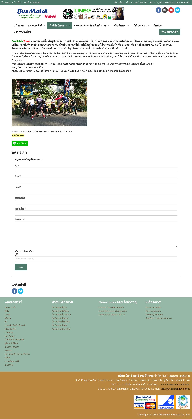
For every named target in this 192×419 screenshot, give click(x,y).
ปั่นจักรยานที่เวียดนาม (61, 315)
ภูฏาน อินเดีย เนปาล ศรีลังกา (17, 354)
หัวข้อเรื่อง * (20, 208)
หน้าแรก (19, 25)
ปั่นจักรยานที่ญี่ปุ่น (59, 307)
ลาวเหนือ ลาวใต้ (12, 361)
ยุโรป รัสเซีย (10, 329)
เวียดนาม (9, 332)
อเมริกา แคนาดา (12, 347)
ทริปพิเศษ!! (119, 25)
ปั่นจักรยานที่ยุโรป (59, 325)
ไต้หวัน (8, 318)
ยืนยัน (21, 267)
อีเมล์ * (18, 176)
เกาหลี (7, 315)
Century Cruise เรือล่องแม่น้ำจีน (112, 315)
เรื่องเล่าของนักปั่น (153, 307)
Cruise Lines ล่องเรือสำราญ (90, 25)
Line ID (18, 187)
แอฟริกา (8, 350)
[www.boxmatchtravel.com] (36, 13)
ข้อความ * (19, 219)
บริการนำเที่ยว (22, 31)
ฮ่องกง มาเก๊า (10, 307)
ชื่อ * (17, 165)
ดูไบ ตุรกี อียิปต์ (11, 343)
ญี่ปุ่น (7, 311)
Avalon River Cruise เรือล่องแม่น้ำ (113, 311)
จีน (6, 322)
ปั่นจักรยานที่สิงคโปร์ (61, 322)
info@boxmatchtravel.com (175, 388)
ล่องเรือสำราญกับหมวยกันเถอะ (158, 318)
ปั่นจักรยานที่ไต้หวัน (60, 311)
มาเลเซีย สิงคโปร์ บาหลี (15, 325)
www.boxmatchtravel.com (175, 384)
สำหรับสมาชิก (169, 31)
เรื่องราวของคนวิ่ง (153, 311)
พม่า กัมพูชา (10, 336)
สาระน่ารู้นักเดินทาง (154, 315)
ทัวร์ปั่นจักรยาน (58, 25)
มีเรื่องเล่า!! (139, 25)
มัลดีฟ (7, 358)
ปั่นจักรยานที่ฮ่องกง (60, 318)
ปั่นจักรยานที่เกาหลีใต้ (61, 329)
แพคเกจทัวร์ (35, 25)
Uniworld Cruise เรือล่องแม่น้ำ (111, 307)
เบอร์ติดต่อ (20, 198)
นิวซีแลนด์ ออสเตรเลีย (14, 340)
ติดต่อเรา (158, 25)
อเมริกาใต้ (9, 365)
